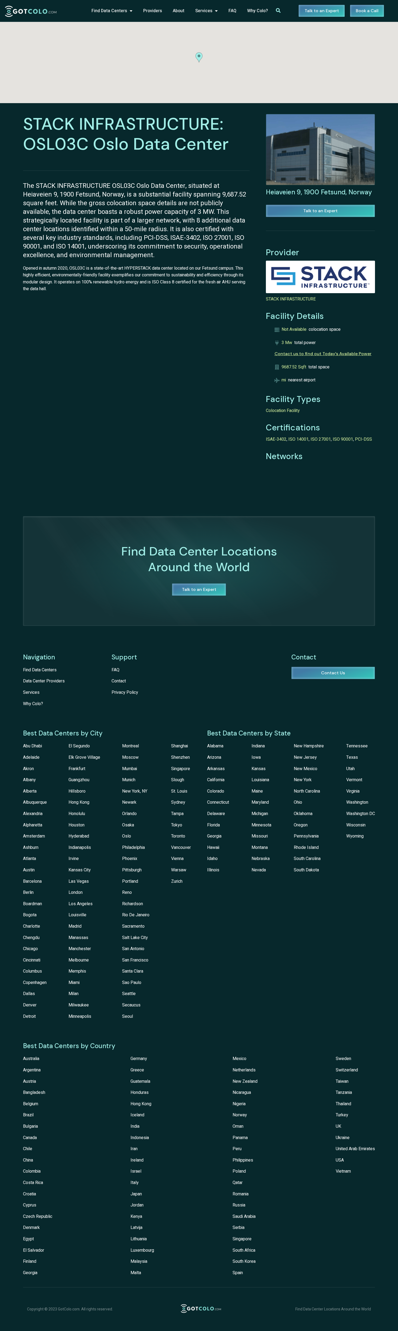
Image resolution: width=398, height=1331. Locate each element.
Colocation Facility (283, 410)
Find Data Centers (109, 11)
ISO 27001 (321, 439)
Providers (152, 11)
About (178, 11)
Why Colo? (257, 11)
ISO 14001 (298, 439)
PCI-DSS (363, 439)
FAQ (232, 11)
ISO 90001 (343, 439)
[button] (199, 57)
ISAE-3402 (276, 439)
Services (203, 11)
